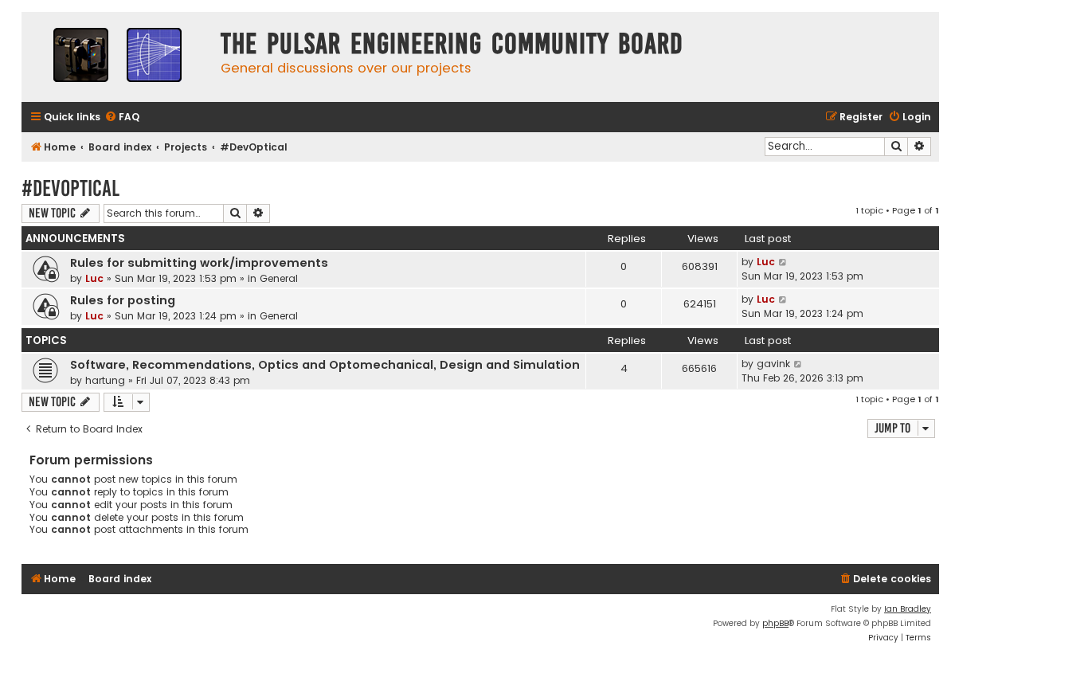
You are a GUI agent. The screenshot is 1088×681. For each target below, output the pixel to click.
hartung (105, 380)
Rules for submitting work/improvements (199, 263)
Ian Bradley (907, 609)
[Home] (117, 57)
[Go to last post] (783, 262)
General (279, 278)
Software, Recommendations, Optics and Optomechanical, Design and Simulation (325, 365)
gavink (773, 363)
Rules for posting (122, 300)
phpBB (775, 623)
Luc (94, 278)
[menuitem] (121, 117)
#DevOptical (70, 188)
